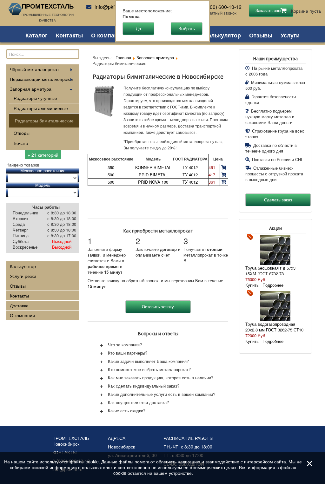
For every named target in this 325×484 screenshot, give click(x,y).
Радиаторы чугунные (35, 98)
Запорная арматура (30, 89)
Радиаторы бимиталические (44, 120)
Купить (252, 285)
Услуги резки (23, 276)
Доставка (19, 305)
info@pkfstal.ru (111, 6)
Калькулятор (222, 34)
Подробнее (272, 285)
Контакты (69, 34)
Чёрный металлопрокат (34, 69)
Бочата (21, 143)
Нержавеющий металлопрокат (42, 79)
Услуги (290, 34)
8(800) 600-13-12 (222, 6)
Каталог (36, 34)
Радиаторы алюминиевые (41, 108)
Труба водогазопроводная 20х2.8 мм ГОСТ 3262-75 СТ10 (274, 327)
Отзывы (260, 34)
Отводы (22, 133)
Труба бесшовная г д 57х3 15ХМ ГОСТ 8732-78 (270, 271)
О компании (108, 34)
